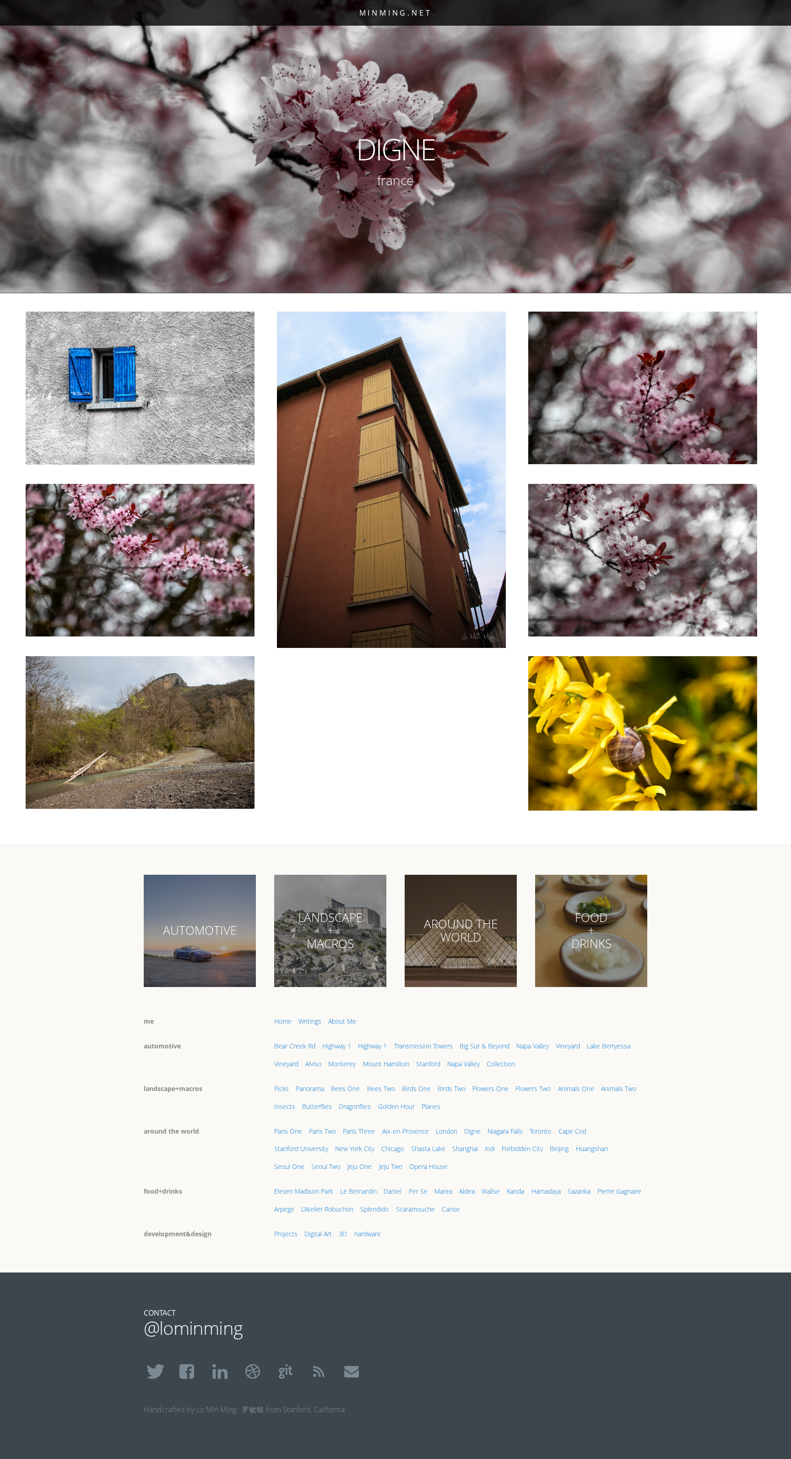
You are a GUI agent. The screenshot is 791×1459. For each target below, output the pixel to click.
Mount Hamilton (386, 1063)
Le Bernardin (358, 1191)
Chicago (392, 1148)
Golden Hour (396, 1106)
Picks (281, 1088)
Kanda (515, 1191)
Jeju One (359, 1166)
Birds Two (452, 1088)
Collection (501, 1063)
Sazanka (579, 1191)
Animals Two (618, 1088)
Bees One (345, 1088)
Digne (472, 1131)
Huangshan (592, 1148)
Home (283, 1021)
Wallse (491, 1191)
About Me (342, 1021)
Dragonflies (355, 1106)
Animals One (576, 1088)
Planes (431, 1106)
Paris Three (359, 1131)
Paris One (288, 1131)
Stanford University (301, 1148)
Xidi (490, 1148)
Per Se (418, 1191)
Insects (284, 1106)
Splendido (374, 1209)
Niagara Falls (505, 1131)
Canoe (451, 1209)
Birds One (416, 1088)
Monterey (342, 1063)
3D (343, 1233)
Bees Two (381, 1088)
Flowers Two (533, 1088)
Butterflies (317, 1106)
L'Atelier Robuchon (327, 1209)
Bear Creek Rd (294, 1046)
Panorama (310, 1088)
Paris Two (322, 1131)
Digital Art (318, 1233)
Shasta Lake (428, 1148)
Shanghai (465, 1148)
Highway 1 (336, 1046)
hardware (367, 1233)
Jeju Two (390, 1166)
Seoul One (289, 1166)
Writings (309, 1021)
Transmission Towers (423, 1046)
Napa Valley (532, 1046)
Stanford (428, 1063)
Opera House (428, 1166)
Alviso (313, 1063)
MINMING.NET (395, 13)
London (446, 1131)
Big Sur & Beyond (484, 1046)
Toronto (540, 1131)
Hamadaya (546, 1191)
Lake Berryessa (608, 1046)
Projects (286, 1233)
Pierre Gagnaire (619, 1191)
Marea (443, 1191)
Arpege (284, 1209)
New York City (354, 1148)
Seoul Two (326, 1166)
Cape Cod (572, 1131)
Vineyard (568, 1046)
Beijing (559, 1148)
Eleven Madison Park (303, 1191)
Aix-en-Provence (405, 1131)
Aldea (467, 1191)
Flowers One (490, 1088)
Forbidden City (522, 1148)
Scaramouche (415, 1209)
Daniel (392, 1191)
